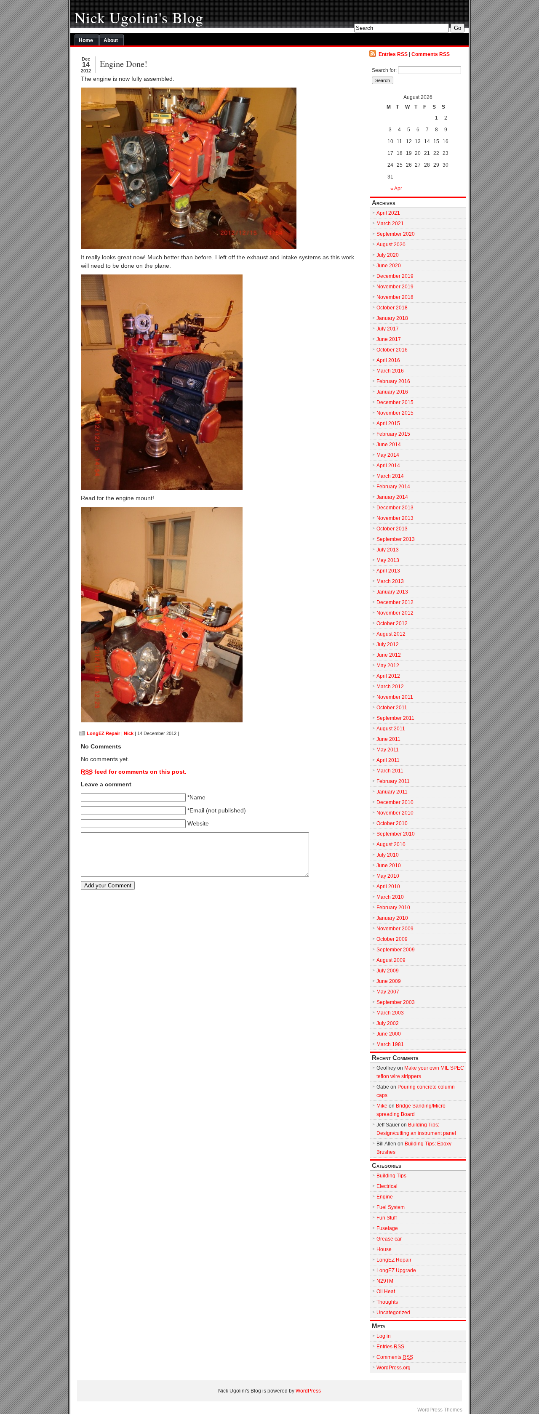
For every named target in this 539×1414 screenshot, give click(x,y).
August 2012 (391, 634)
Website (198, 823)
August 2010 (391, 844)
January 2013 (392, 592)
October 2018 (392, 308)
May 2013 (387, 560)
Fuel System (390, 1207)
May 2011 (387, 750)
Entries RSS (393, 54)
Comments (394, 1357)
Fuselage (387, 1228)
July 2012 (387, 644)
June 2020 (388, 266)
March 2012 (390, 687)
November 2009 (395, 929)
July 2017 (387, 329)
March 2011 (389, 771)
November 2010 (395, 813)
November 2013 (395, 518)
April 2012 (388, 676)
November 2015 (395, 413)
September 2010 (395, 834)
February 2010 (393, 908)
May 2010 (387, 876)
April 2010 (388, 886)
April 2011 (388, 760)
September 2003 (395, 1002)
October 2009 (392, 939)
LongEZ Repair (103, 733)
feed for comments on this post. (134, 772)
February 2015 (393, 434)
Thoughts (387, 1302)
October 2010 (392, 823)
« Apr (396, 189)
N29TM (384, 1281)
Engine (384, 1197)
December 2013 (395, 508)
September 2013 (395, 539)
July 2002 (387, 1023)
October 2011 (391, 708)
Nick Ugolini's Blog (139, 17)
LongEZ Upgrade (396, 1270)
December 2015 (395, 402)
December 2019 (395, 276)
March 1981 (390, 1044)
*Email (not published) (216, 810)
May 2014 (387, 455)
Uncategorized (393, 1312)
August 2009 (391, 960)
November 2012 (395, 613)
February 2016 (393, 381)
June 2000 (388, 1034)
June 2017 (388, 339)
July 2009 (387, 971)
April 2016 (388, 360)
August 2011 (390, 729)
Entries (390, 1347)
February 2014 (393, 487)
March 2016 (390, 371)
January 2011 (392, 792)
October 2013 (392, 529)
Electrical (387, 1186)
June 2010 (388, 865)
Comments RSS (430, 54)
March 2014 (390, 476)
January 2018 (392, 318)
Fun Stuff (386, 1218)
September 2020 (395, 234)
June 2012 (388, 655)
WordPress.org (393, 1368)
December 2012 (395, 602)
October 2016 (392, 350)
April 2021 (388, 213)
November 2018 (395, 297)
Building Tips (391, 1176)
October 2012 (392, 623)
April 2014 (388, 466)
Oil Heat (385, 1291)
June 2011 (388, 739)
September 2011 (395, 718)
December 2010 (395, 802)
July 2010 (387, 855)
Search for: (384, 70)
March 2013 (390, 581)
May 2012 (387, 665)
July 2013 (387, 550)
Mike (381, 1106)
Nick (128, 733)
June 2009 (388, 981)
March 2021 (390, 223)
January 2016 (392, 392)
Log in (383, 1336)
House (384, 1249)
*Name (196, 797)
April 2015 (388, 423)
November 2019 (395, 287)
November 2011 (394, 697)
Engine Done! (123, 63)
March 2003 (390, 1013)
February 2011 (393, 781)
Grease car (389, 1239)
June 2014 (388, 444)
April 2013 (388, 571)
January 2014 (392, 497)
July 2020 (387, 255)
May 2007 (387, 992)
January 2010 (392, 918)
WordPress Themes (439, 1409)
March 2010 (390, 897)
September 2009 (395, 950)
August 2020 (391, 245)
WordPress (308, 1390)
